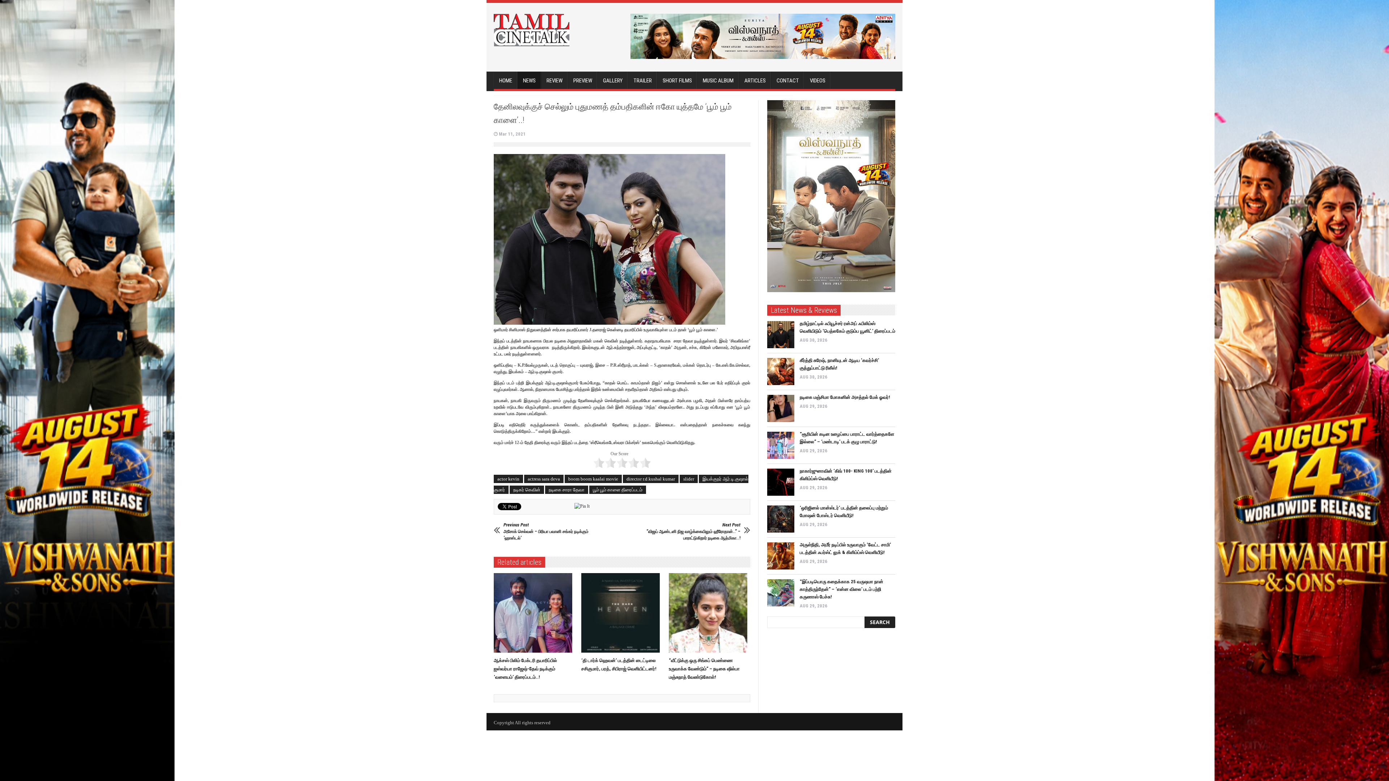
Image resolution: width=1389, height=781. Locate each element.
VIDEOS (817, 80)
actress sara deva (544, 479)
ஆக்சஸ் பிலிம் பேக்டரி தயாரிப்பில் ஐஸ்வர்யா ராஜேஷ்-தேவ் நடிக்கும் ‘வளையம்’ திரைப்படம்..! (525, 669)
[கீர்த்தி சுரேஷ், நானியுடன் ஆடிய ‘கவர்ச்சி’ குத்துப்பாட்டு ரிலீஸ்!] (780, 371)
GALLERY (613, 80)
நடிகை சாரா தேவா (567, 489)
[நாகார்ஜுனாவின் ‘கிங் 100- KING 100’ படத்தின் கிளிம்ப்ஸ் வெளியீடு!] (780, 482)
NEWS (529, 80)
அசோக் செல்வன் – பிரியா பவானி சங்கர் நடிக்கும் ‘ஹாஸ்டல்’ (546, 531)
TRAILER (642, 80)
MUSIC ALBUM (718, 80)
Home (505, 80)
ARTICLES (755, 80)
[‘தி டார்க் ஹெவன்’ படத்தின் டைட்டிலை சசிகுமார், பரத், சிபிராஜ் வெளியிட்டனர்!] (622, 613)
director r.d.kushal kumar (650, 479)
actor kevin (508, 479)
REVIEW (554, 80)
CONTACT (788, 80)
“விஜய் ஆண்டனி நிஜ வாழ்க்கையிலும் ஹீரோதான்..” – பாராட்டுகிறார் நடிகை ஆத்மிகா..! (693, 531)
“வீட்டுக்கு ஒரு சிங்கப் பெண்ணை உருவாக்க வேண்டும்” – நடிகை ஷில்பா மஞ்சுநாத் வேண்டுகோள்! (704, 669)
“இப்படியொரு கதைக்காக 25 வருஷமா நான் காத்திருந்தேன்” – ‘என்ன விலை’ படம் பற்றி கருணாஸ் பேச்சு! (841, 589)
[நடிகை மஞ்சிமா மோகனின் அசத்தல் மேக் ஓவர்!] (780, 408)
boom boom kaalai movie (593, 479)
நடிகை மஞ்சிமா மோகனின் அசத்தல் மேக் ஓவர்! (845, 397)
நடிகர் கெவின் (526, 489)
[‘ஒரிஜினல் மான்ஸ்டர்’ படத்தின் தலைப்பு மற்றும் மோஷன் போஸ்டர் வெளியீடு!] (780, 519)
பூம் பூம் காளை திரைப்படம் (617, 489)
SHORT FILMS (677, 80)
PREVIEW (582, 80)
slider (688, 479)
